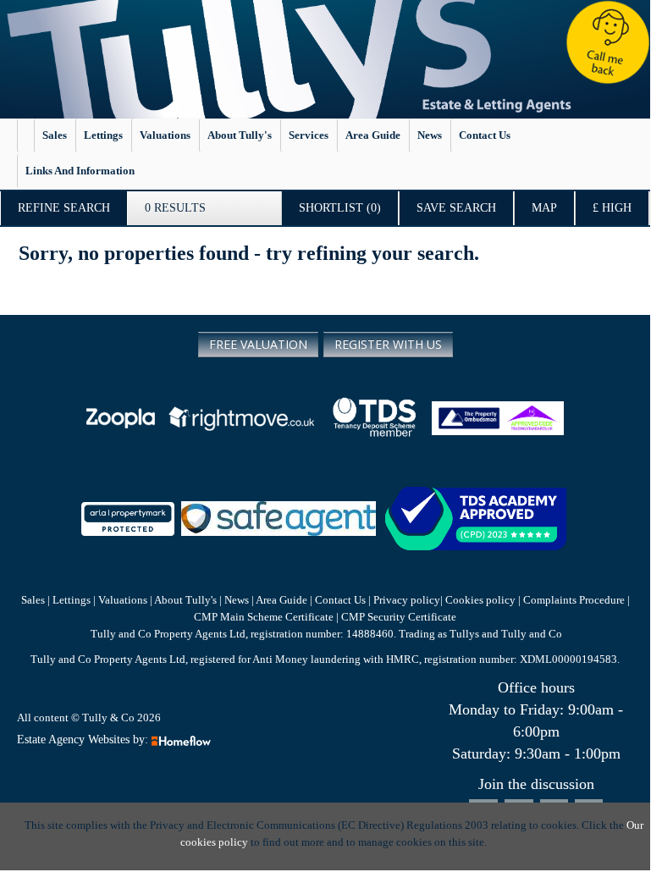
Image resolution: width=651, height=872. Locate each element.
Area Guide (372, 135)
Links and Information (80, 170)
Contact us (484, 135)
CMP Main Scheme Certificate (265, 616)
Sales (54, 135)
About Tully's (239, 135)
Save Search (456, 207)
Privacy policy (405, 599)
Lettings (103, 135)
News (429, 135)
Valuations (165, 135)
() (340, 207)
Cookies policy (480, 599)
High (612, 207)
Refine (64, 207)
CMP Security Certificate (398, 616)
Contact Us (340, 599)
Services (308, 135)
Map (544, 207)
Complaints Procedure (574, 599)
